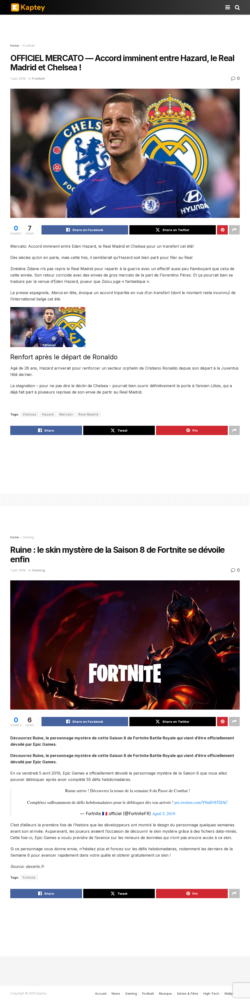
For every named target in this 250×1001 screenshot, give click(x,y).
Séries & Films (187, 993)
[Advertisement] (125, 29)
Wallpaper (232, 993)
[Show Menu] (227, 7)
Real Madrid (88, 414)
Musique (165, 993)
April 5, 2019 (163, 813)
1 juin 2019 (18, 78)
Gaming (28, 537)
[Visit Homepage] (28, 7)
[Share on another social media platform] (234, 229)
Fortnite (29, 877)
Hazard (48, 414)
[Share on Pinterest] (222, 229)
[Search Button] (237, 7)
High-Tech (211, 993)
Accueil (100, 993)
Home (14, 45)
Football (29, 45)
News (116, 993)
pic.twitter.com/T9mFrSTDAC (201, 802)
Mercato (66, 414)
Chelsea (29, 414)
